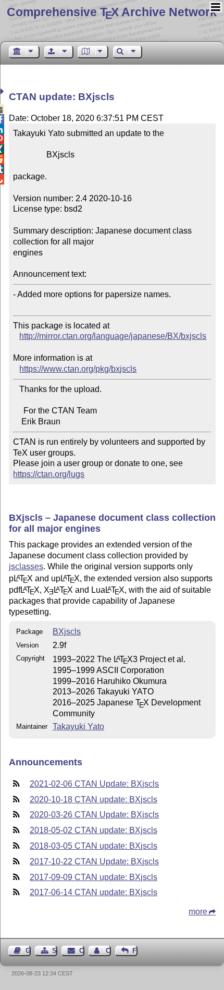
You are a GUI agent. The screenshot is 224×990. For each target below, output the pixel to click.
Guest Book (28, 951)
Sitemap (54, 951)
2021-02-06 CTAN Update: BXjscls (94, 783)
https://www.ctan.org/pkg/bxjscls (77, 368)
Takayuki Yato (78, 726)
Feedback (135, 951)
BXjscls (67, 631)
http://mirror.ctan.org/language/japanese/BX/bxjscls (112, 336)
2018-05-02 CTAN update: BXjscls (93, 830)
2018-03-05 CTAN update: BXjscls (93, 845)
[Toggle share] (3, 91)
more (198, 911)
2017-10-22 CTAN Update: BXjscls (94, 861)
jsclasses (26, 566)
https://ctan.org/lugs (48, 474)
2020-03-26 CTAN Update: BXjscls (94, 814)
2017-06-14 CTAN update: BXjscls (93, 892)
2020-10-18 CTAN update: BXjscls (93, 799)
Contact (81, 951)
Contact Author (108, 951)
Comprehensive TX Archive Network (112, 12)
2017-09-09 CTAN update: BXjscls (93, 877)
